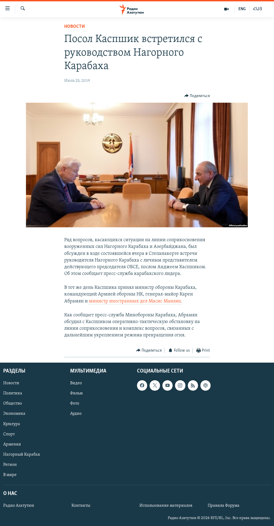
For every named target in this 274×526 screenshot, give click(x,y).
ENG (242, 9)
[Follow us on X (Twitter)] (155, 385)
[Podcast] (205, 385)
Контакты (80, 506)
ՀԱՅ (257, 9)
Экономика (14, 414)
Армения (12, 444)
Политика (12, 393)
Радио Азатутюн (18, 506)
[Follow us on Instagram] (180, 385)
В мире (10, 475)
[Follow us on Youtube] (167, 385)
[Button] (197, 96)
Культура (11, 424)
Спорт (9, 434)
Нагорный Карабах (21, 454)
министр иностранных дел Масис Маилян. (135, 301)
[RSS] (193, 385)
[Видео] (226, 9)
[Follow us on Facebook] (142, 385)
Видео (76, 383)
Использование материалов (165, 506)
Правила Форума (223, 506)
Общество (12, 404)
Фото (74, 404)
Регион (10, 465)
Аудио (76, 414)
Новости (74, 26)
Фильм (76, 393)
